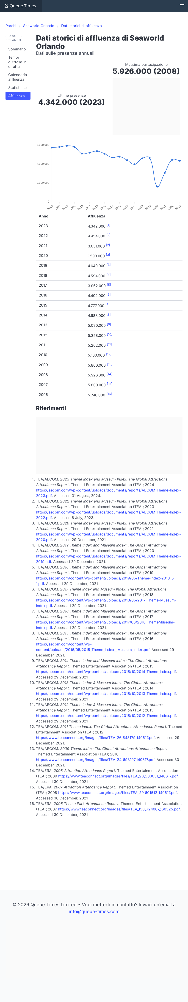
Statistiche (17, 87)
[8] (109, 314)
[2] (108, 235)
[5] (109, 284)
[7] (107, 304)
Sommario (17, 49)
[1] (108, 225)
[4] (108, 275)
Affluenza (16, 95)
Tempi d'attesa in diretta (17, 62)
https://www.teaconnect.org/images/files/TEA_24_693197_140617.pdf (95, 759)
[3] (108, 255)
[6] (109, 294)
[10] (109, 334)
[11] (109, 344)
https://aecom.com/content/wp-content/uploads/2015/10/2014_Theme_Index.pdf (106, 671)
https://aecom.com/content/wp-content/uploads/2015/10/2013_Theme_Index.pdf (106, 693)
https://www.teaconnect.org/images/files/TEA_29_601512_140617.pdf (117, 792)
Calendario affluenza (17, 77)
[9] (109, 324)
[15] (109, 384)
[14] (109, 374)
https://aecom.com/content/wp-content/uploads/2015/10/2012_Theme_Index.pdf (106, 715)
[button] (182, 6)
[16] (109, 394)
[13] (109, 364)
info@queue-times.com (94, 911)
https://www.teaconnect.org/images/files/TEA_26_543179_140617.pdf (95, 737)
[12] (108, 354)
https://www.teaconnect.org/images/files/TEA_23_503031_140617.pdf (118, 776)
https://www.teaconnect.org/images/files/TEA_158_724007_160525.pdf (119, 809)
